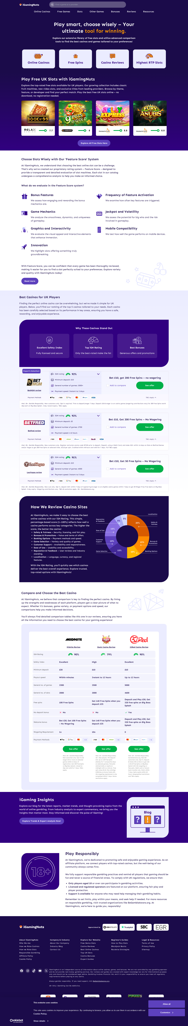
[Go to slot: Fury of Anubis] (150, 118)
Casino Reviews (88, 946)
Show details (39, 1021)
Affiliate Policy (26, 956)
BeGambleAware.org (101, 981)
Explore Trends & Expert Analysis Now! (41, 821)
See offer (149, 385)
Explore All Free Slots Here (94, 143)
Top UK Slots (86, 953)
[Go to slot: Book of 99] (38, 118)
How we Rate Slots (28, 949)
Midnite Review (73, 647)
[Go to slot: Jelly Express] (112, 118)
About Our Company (59, 943)
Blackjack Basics (118, 946)
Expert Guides (87, 959)
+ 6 (118, 740)
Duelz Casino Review (106, 647)
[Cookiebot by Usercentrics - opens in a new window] (16, 1021)
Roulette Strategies (120, 949)
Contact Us (55, 949)
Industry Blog (56, 946)
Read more (29, 281)
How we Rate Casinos (29, 946)
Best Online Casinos (90, 949)
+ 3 (85, 740)
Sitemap (146, 949)
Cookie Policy (25, 959)
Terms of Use (148, 943)
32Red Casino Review (139, 647)
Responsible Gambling (29, 953)
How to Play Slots (119, 943)
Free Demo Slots (88, 943)
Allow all (167, 1004)
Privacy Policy (148, 946)
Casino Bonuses (88, 956)
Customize (165, 1012)
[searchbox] (87, 5)
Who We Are (25, 943)
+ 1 (151, 740)
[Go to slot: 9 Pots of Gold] (75, 118)
